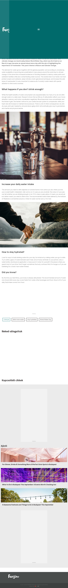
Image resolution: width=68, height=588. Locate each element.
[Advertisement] (33, 355)
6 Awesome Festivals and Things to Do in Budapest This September (27, 504)
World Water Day (45, 319)
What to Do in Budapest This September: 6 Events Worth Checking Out (29, 484)
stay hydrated (31, 319)
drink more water (18, 319)
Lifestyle (6, 319)
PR (38, 586)
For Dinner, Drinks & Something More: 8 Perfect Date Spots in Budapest (29, 464)
